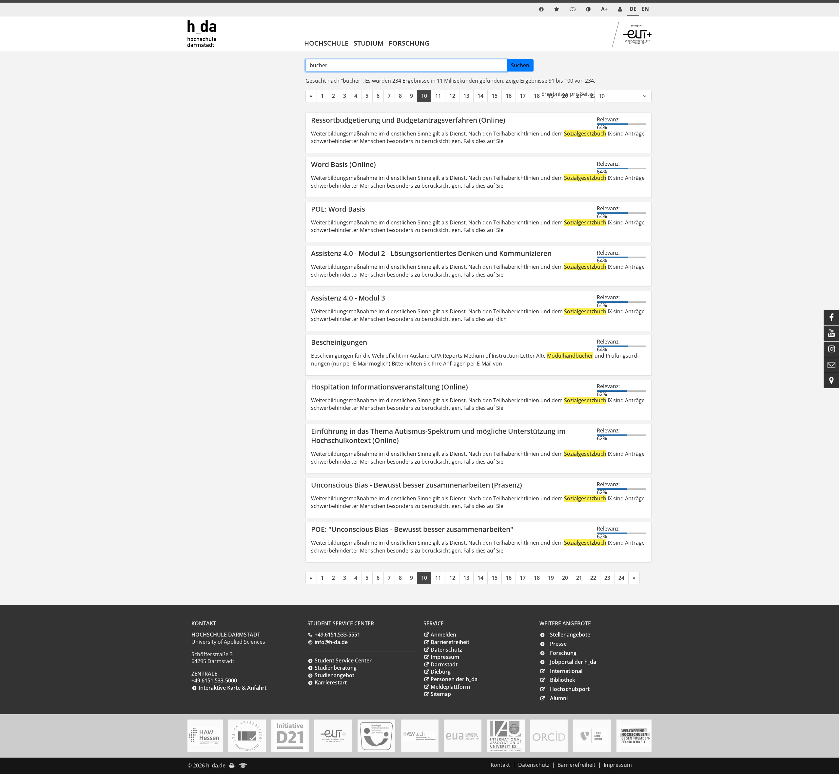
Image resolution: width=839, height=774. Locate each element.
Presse (558, 643)
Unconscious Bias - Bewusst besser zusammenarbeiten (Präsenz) (416, 485)
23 (607, 577)
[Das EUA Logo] (462, 736)
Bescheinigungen (339, 342)
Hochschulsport (570, 689)
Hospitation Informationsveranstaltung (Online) (389, 386)
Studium (368, 43)
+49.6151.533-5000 (214, 680)
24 (621, 577)
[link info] (541, 9)
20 (565, 577)
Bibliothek (562, 679)
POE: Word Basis (338, 209)
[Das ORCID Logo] (549, 736)
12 (452, 95)
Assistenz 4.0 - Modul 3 (348, 298)
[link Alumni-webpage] (243, 766)
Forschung (409, 43)
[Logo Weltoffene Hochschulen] (635, 736)
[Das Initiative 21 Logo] (290, 736)
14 (480, 95)
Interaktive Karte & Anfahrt (232, 687)
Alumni (559, 698)
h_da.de (215, 765)
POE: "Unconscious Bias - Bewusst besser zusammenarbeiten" (412, 529)
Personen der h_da (454, 679)
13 (466, 95)
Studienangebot (334, 675)
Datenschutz (446, 649)
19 (551, 577)
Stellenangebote (570, 634)
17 (523, 95)
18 (537, 95)
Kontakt (500, 764)
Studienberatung (336, 667)
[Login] (572, 9)
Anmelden (443, 634)
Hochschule (326, 43)
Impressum (445, 656)
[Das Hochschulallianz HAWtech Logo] (419, 736)
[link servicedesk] (620, 9)
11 (438, 95)
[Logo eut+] (333, 736)
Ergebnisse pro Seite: (567, 93)
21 (579, 577)
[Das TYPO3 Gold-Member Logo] (592, 736)
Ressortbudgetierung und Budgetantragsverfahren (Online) (408, 120)
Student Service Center (343, 660)
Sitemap (441, 694)
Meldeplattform (450, 686)
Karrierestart (331, 682)
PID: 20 (260, 765)
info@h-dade (331, 642)
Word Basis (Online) (343, 164)
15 (495, 95)
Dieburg (441, 671)
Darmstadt (444, 664)
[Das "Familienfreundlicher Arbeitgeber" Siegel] (376, 736)
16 (509, 95)
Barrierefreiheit (450, 642)
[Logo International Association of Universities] (505, 736)
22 (593, 577)
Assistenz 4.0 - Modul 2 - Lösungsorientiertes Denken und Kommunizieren (431, 253)
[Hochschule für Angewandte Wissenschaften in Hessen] (203, 736)
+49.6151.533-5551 (337, 634)
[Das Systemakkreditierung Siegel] (247, 736)
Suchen (520, 65)
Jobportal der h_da (573, 661)
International (566, 671)
